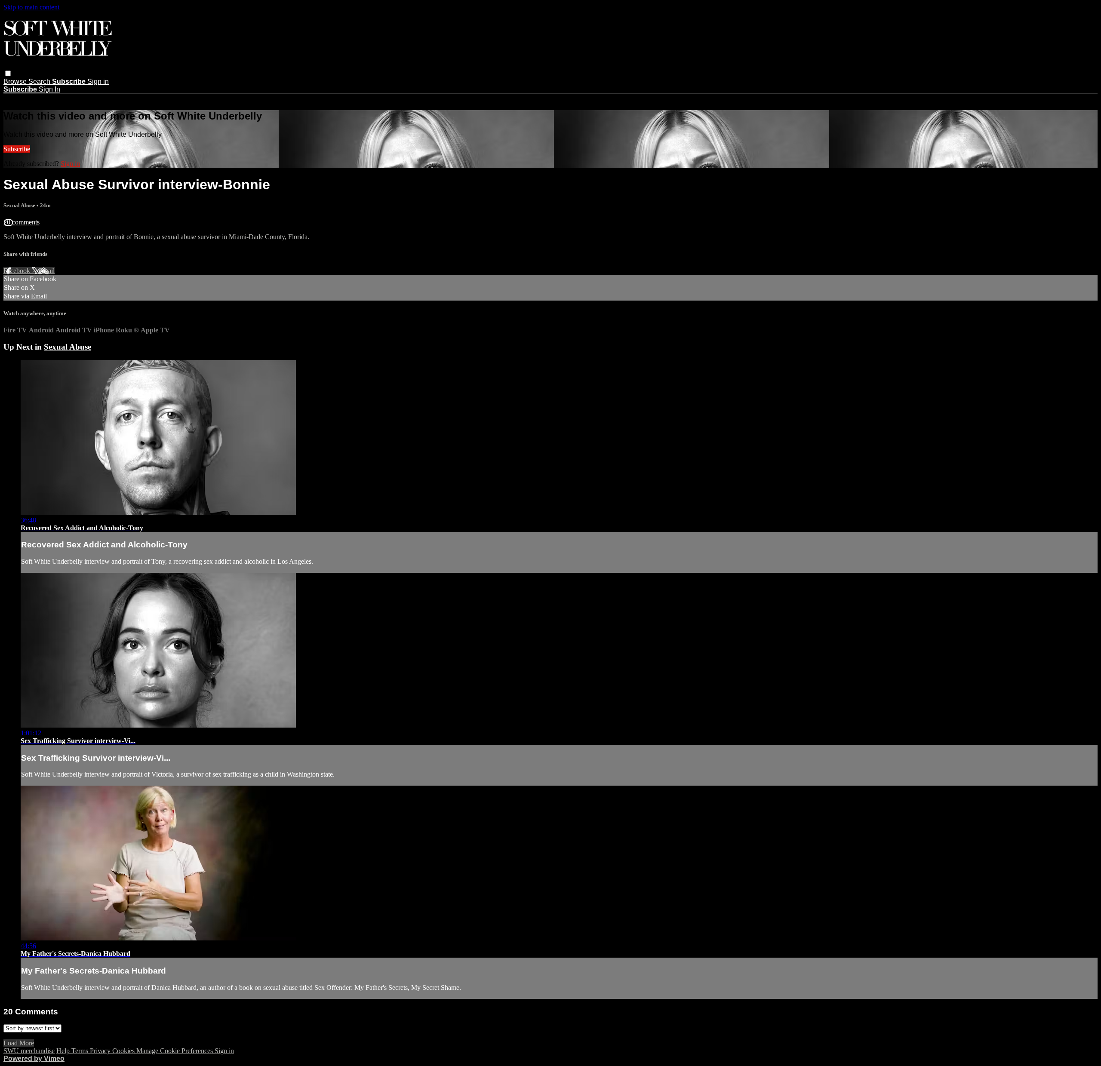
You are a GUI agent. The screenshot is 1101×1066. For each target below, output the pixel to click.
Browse (15, 81)
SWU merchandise (29, 1050)
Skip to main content (31, 7)
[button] (8, 73)
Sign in (98, 81)
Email (47, 270)
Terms (80, 1050)
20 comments (21, 222)
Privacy (101, 1050)
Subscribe (16, 149)
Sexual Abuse (20, 205)
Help (63, 1050)
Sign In (49, 89)
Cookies (124, 1050)
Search (40, 81)
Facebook (17, 270)
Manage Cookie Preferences (175, 1050)
